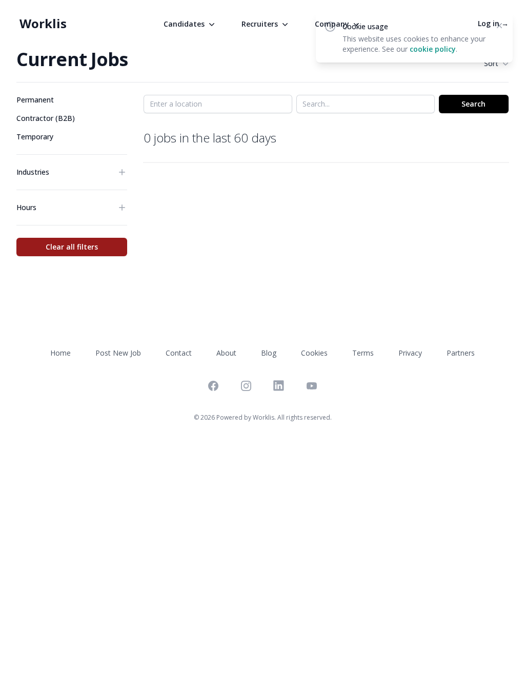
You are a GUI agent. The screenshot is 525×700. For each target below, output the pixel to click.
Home (60, 353)
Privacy (410, 353)
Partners (461, 353)
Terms (363, 353)
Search (473, 104)
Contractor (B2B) (45, 118)
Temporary (34, 136)
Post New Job (118, 353)
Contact (179, 353)
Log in (493, 23)
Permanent (35, 100)
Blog (268, 353)
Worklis (43, 23)
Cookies (314, 353)
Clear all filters (72, 247)
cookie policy (433, 49)
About (226, 353)
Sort (491, 63)
